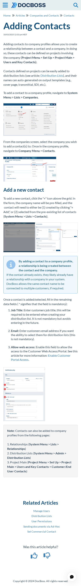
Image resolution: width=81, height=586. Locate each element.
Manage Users (41, 510)
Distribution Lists (51, 75)
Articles (20, 15)
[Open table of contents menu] (6, 4)
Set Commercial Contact (41, 531)
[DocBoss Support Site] (28, 3)
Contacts (69, 15)
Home (7, 15)
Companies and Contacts (44, 15)
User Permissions (41, 521)
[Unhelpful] (47, 557)
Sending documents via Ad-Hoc (41, 526)
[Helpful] (34, 557)
